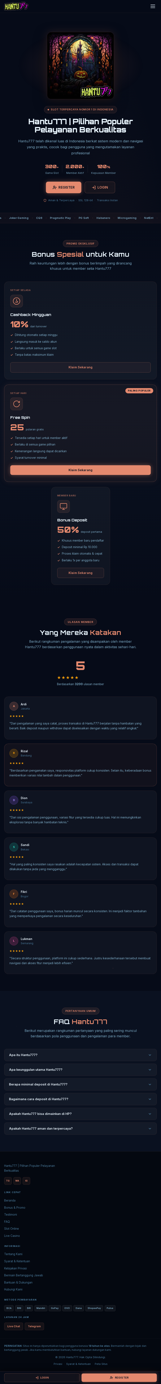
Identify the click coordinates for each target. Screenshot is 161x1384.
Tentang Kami (13, 1254)
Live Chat (13, 1326)
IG (26, 1180)
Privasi (58, 1363)
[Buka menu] (153, 6)
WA (17, 1180)
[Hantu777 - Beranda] (16, 6)
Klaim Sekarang (80, 367)
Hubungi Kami (13, 1289)
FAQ (7, 1221)
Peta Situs (101, 1363)
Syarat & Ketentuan (17, 1261)
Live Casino (12, 1235)
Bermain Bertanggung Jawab (23, 1275)
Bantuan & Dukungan (18, 1282)
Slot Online (11, 1228)
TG (8, 1180)
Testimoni (10, 1214)
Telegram (34, 1326)
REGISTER (66, 187)
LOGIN (102, 187)
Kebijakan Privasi (15, 1268)
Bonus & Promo (14, 1207)
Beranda (10, 1200)
